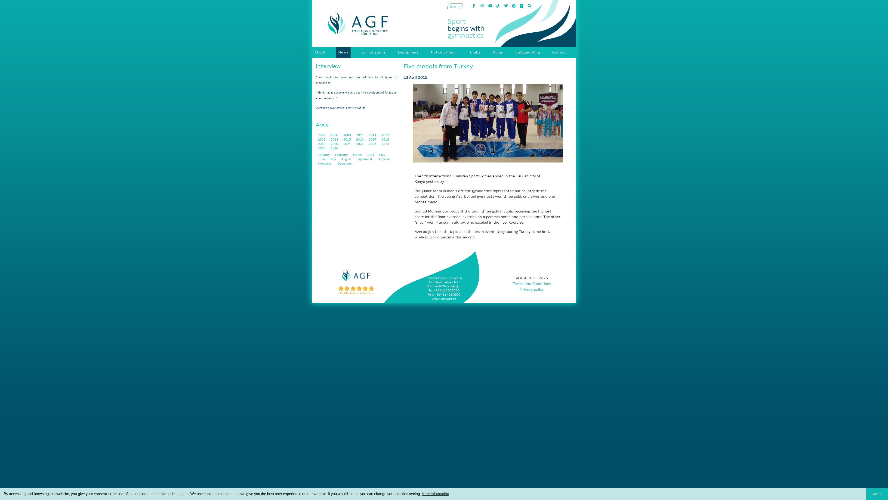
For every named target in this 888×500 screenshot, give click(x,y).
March (358, 154)
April (371, 154)
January (324, 154)
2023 (373, 144)
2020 (335, 144)
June (322, 159)
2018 (385, 139)
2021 (347, 144)
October (383, 159)
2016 (360, 139)
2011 (373, 135)
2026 (334, 148)
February (341, 154)
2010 (360, 135)
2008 (335, 135)
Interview (328, 66)
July (333, 159)
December (345, 163)
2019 (322, 144)
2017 (373, 139)
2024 (385, 144)
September (365, 159)
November (325, 163)
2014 (335, 139)
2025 (322, 148)
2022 (360, 144)
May (382, 154)
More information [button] (435, 494)
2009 (347, 135)
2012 (385, 135)
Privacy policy (532, 290)
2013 (322, 139)
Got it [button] (877, 494)
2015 (347, 139)
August (346, 159)
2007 (322, 135)
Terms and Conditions (532, 284)
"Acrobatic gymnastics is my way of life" (341, 108)
